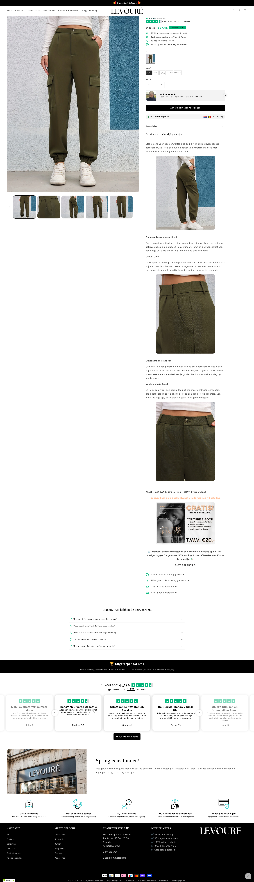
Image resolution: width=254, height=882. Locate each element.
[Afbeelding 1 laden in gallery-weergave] (24, 207)
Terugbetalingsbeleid (114, 880)
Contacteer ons (14, 853)
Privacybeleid (130, 880)
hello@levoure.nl (112, 846)
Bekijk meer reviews (127, 736)
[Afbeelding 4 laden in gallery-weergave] (97, 207)
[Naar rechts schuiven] (136, 207)
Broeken (58, 853)
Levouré (91, 881)
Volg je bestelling (15, 858)
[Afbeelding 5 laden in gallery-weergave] (121, 207)
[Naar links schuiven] (9, 207)
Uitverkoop (60, 834)
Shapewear (60, 848)
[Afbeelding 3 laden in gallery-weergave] (72, 207)
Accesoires (60, 858)
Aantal (148, 79)
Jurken (58, 844)
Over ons (11, 848)
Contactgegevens (179, 880)
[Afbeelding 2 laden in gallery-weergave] (48, 207)
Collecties (11, 844)
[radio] (150, 59)
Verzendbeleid (164, 880)
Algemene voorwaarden (147, 880)
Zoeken (10, 839)
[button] (20, 11)
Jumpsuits (59, 839)
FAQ (8, 834)
